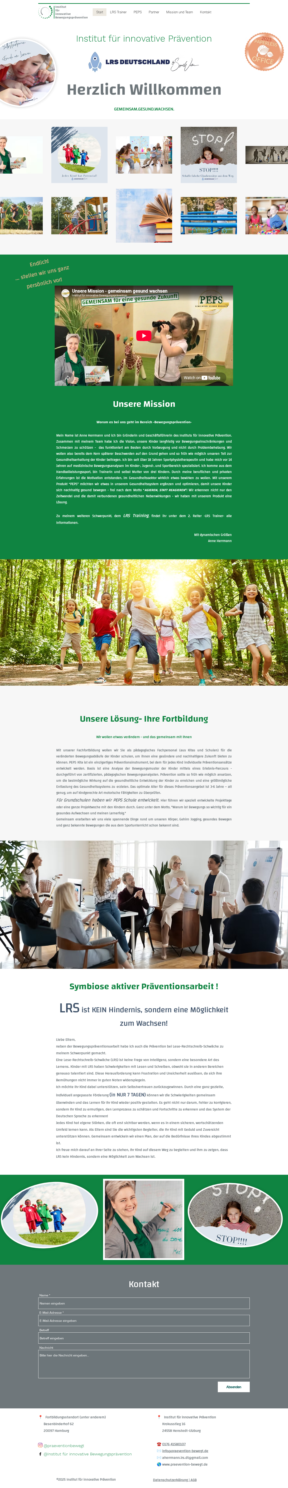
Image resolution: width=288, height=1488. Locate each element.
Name (43, 1295)
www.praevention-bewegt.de (185, 1464)
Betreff (44, 1330)
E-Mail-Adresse (50, 1312)
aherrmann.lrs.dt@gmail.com (185, 1457)
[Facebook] (40, 1454)
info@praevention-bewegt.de (185, 1451)
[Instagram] (40, 1445)
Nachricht (46, 1347)
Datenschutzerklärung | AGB (175, 1480)
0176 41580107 (174, 1444)
